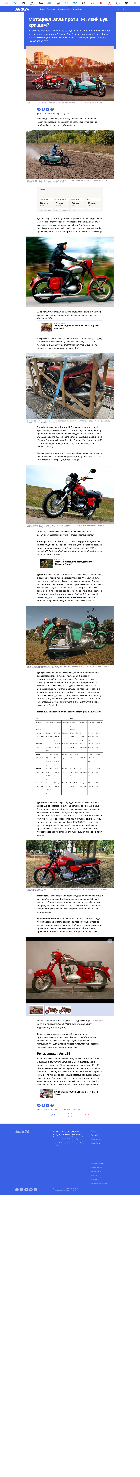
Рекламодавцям (96, 1167)
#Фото (39, 1110)
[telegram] (39, 109)
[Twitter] (21, 1189)
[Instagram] (35, 1189)
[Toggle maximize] (109, 940)
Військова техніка (64, 9)
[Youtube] (26, 1189)
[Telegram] (31, 1189)
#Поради (77, 1110)
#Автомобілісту (65, 1110)
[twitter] (47, 109)
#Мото (46, 1110)
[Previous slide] (30, 971)
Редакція (94, 1175)
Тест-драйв (51, 9)
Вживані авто (77, 9)
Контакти (94, 1179)
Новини (42, 9)
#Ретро (54, 1110)
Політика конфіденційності (99, 1183)
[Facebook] (17, 1189)
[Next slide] (109, 971)
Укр (118, 9)
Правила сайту (96, 1171)
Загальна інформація (97, 1163)
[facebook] (43, 109)
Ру (124, 9)
